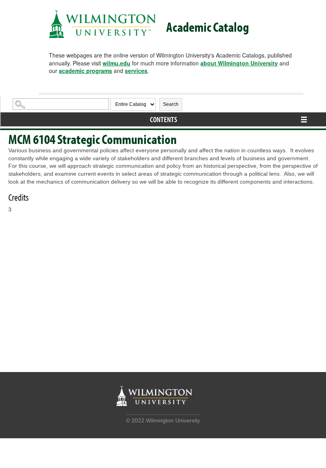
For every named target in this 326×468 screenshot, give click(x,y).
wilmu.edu (116, 63)
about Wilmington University (239, 63)
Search (171, 104)
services (136, 71)
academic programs (85, 71)
